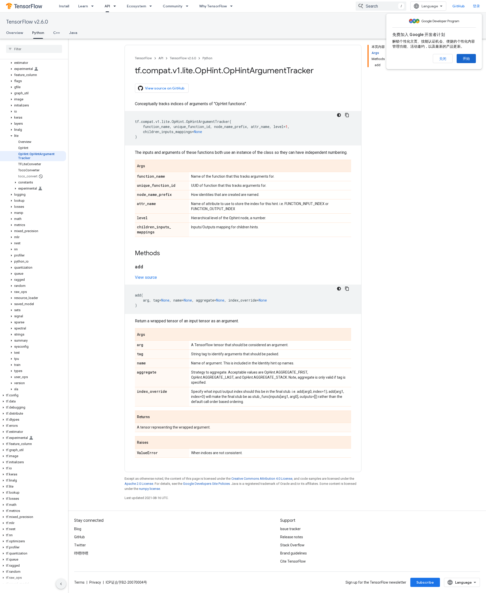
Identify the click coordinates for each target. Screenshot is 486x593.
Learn (83, 6)
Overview (14, 32)
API (107, 6)
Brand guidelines (293, 553)
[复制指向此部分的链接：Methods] (165, 254)
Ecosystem (136, 6)
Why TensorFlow (213, 6)
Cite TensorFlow (293, 561)
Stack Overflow (292, 545)
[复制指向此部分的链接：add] (148, 267)
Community (173, 6)
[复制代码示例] (347, 115)
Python (38, 32)
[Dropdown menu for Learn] (94, 6)
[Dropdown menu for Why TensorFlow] (233, 6)
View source (146, 277)
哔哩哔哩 (81, 553)
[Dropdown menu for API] (116, 6)
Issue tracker (290, 529)
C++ (56, 32)
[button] (33, 63)
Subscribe (425, 582)
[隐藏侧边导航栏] (61, 584)
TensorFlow (143, 58)
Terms (79, 582)
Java (73, 32)
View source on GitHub (165, 88)
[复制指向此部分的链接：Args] (150, 166)
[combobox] (381, 6)
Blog (77, 529)
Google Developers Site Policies (206, 484)
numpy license (149, 489)
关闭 (442, 59)
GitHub (458, 6)
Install (64, 6)
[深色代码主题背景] (339, 115)
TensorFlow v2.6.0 (27, 22)
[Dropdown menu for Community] (189, 6)
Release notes (291, 537)
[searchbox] (34, 49)
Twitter (80, 545)
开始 (466, 58)
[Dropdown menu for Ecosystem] (152, 6)
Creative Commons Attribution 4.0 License (261, 478)
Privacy (95, 582)
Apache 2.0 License (139, 484)
